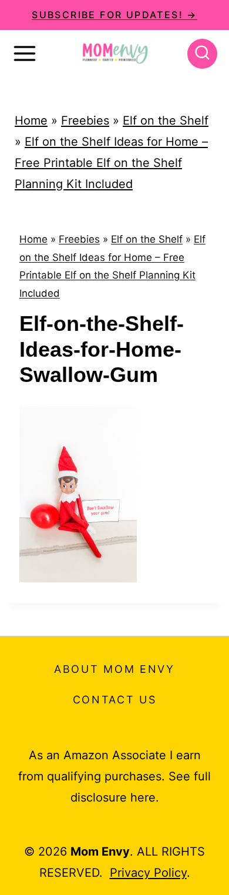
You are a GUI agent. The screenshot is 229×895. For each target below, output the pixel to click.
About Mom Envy (114, 669)
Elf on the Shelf (165, 120)
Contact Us (115, 699)
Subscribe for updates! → (114, 15)
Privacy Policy (148, 873)
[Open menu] (25, 53)
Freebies (85, 120)
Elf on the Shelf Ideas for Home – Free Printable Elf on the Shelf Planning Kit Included (111, 163)
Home (31, 120)
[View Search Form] (202, 54)
